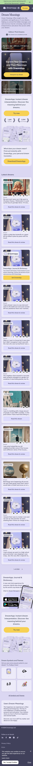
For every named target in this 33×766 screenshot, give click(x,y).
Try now (25, 8)
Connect (22, 3)
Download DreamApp (16, 161)
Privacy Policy (6, 743)
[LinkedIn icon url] (2, 737)
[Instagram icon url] (13, 737)
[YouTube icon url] (10, 737)
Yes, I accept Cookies (10, 762)
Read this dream (16, 419)
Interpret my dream (16, 75)
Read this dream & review (16, 207)
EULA (3, 747)
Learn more (5, 758)
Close (29, 762)
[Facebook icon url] (6, 737)
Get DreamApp (16, 278)
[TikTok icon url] (17, 737)
